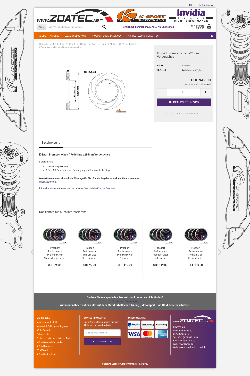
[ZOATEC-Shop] (125, 15)
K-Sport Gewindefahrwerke (50, 342)
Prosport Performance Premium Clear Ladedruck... (160, 251)
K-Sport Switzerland (46, 354)
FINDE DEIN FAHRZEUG (48, 36)
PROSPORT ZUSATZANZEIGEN (106, 36)
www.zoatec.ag (186, 344)
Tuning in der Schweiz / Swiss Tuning (54, 338)
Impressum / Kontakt (47, 322)
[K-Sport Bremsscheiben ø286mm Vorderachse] (95, 89)
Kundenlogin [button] (207, 5)
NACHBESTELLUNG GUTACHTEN (143, 36)
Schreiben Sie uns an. (125, 301)
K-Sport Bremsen (106, 188)
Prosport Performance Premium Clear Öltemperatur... (90, 251)
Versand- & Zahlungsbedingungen (53, 326)
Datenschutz (43, 334)
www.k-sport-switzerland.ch (192, 347)
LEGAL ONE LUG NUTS (75, 36)
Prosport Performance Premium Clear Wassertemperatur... (55, 251)
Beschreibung (51, 142)
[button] (191, 5)
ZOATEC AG (42, 350)
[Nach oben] (241, 371)
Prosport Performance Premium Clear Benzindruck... (195, 251)
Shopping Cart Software (113, 364)
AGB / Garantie (44, 330)
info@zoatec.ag (47, 181)
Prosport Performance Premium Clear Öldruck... (125, 251)
